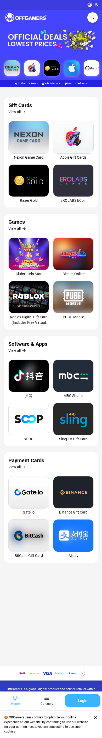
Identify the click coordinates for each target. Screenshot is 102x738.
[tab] (15, 700)
